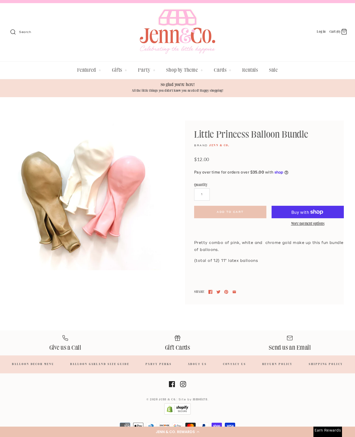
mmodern (200, 399)
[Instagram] (183, 384)
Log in (321, 31)
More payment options (308, 224)
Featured (89, 70)
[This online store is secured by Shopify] (177, 414)
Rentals (250, 70)
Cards (223, 70)
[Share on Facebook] (210, 292)
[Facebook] (172, 384)
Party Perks (159, 364)
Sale (273, 70)
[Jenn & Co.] (177, 12)
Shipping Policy (326, 364)
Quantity (201, 185)
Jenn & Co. (219, 145)
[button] (177, 432)
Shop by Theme (184, 70)
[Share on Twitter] (218, 292)
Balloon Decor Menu (33, 364)
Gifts (119, 70)
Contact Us (234, 364)
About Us (197, 364)
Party (146, 70)
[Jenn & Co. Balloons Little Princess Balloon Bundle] (86, 195)
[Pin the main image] (226, 292)
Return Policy (277, 364)
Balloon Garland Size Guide (99, 364)
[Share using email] (234, 292)
